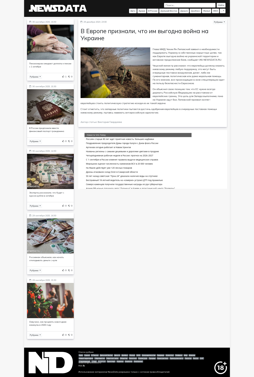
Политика (133, 358)
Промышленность (176, 358)
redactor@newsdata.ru (89, 362)
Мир (185, 355)
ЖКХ (215, 11)
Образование (100, 358)
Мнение (192, 355)
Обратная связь (112, 358)
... (221, 11)
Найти (221, 5)
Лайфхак (178, 355)
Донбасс (195, 11)
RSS (80, 365)
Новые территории (86, 358)
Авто (132, 11)
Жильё (206, 11)
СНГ (201, 358)
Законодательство (148, 355)
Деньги (184, 11)
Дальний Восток (169, 11)
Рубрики (34, 76)
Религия (188, 358)
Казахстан (170, 355)
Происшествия (162, 358)
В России (152, 11)
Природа (152, 358)
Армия (142, 11)
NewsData (113, 372)
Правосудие (142, 358)
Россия (195, 358)
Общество (123, 358)
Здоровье (160, 355)
